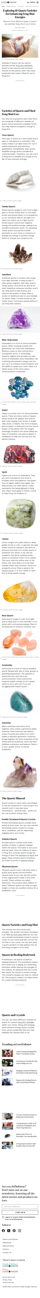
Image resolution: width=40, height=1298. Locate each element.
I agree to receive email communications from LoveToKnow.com (20, 1218)
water (4, 858)
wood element (21, 488)
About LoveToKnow (10, 1239)
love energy (24, 624)
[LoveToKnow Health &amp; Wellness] (10, 1264)
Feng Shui (21, 6)
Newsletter (7, 1243)
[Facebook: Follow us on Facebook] (3, 1230)
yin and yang (16, 935)
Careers (6, 1249)
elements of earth (26, 855)
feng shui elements (24, 65)
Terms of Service (8, 1282)
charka (20, 965)
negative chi (7, 833)
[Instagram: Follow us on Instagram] (19, 1230)
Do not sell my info (9, 1277)
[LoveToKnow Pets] (10, 1270)
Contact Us (7, 1252)
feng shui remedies (26, 1022)
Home (2, 6)
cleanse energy (27, 860)
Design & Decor (11, 6)
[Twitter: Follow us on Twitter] (8, 1230)
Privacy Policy (7, 1280)
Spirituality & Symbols (32, 6)
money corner (8, 571)
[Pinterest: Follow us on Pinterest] (14, 1230)
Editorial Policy (8, 1246)
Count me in (20, 1212)
